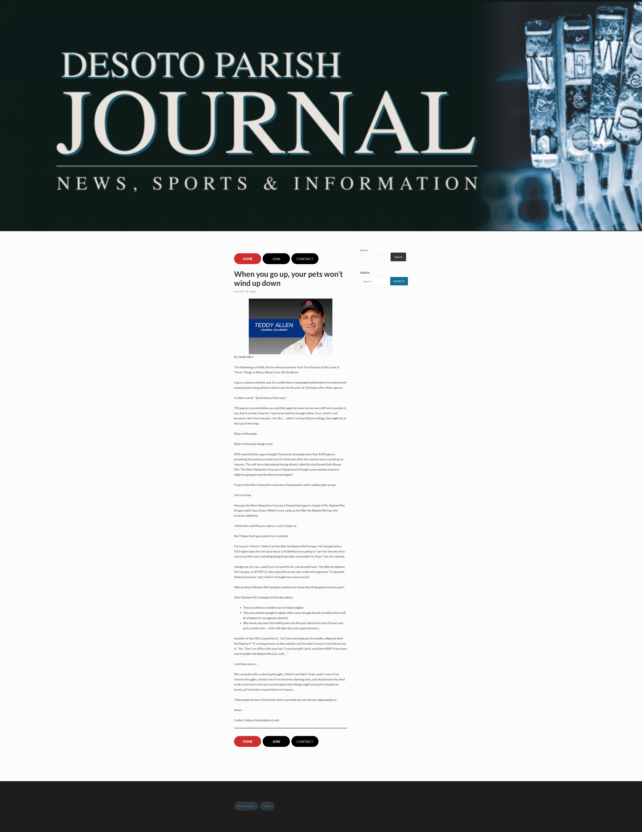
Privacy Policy (246, 806)
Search (364, 250)
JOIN (276, 259)
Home (267, 806)
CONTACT (305, 259)
